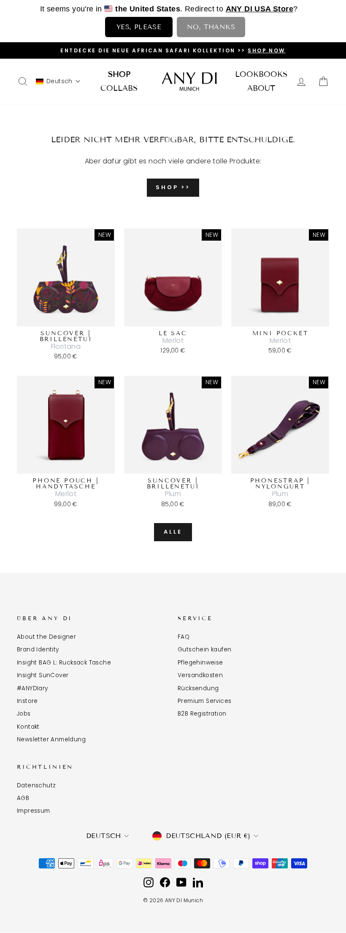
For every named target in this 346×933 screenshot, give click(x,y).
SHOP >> (173, 187)
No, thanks (211, 27)
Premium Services (204, 701)
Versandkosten (200, 675)
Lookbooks (261, 74)
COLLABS (119, 88)
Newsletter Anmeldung (51, 739)
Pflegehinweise (200, 663)
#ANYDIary (32, 688)
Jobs (24, 714)
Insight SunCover (42, 675)
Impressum (33, 811)
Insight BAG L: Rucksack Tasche (64, 663)
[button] (58, 81)
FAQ (183, 637)
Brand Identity (38, 650)
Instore (27, 701)
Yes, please (138, 27)
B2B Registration (202, 714)
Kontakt (28, 727)
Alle (173, 532)
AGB (23, 798)
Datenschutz (36, 785)
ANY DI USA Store (259, 9)
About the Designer (46, 637)
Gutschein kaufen (204, 650)
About (261, 88)
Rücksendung (198, 688)
